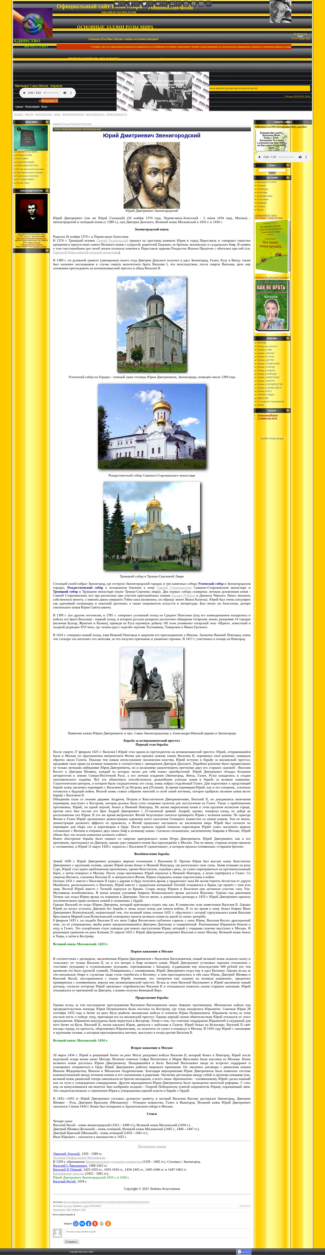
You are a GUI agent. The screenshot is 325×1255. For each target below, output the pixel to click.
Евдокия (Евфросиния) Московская (79, 1158)
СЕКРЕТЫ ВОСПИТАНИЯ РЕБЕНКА (272, 277)
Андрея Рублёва (183, 595)
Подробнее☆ (49, 100)
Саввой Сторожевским (174, 587)
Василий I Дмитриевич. (70, 1165)
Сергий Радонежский (112, 240)
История (87, 124)
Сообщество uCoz (267, 418)
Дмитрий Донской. (66, 1154)
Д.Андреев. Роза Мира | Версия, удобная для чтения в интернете (123, 38)
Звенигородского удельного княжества (113, 1161)
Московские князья (152, 1146)
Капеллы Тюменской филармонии (31, 238)
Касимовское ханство (68, 1173)
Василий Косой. (64, 1181)
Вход (44, 106)
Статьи (66, 124)
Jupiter (86, 1206)
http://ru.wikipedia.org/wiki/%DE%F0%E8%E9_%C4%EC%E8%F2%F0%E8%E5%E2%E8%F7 (106, 1202)
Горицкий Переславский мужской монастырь (86, 252)
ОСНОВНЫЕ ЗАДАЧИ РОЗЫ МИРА (115, 27)
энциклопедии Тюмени (32, 244)
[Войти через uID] (76, 1223)
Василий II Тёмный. (67, 1169)
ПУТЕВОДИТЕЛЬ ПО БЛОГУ (93, 59)
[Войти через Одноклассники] (108, 1223)
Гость (300, 36)
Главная (56, 124)
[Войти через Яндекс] (95, 1223)
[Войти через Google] (102, 1224)
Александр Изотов (267, 415)
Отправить (71, 1241)
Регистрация (32, 106)
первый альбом (40, 246)
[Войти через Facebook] (88, 1223)
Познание (76, 124)
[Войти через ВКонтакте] (82, 1223)
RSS (308, 38)
